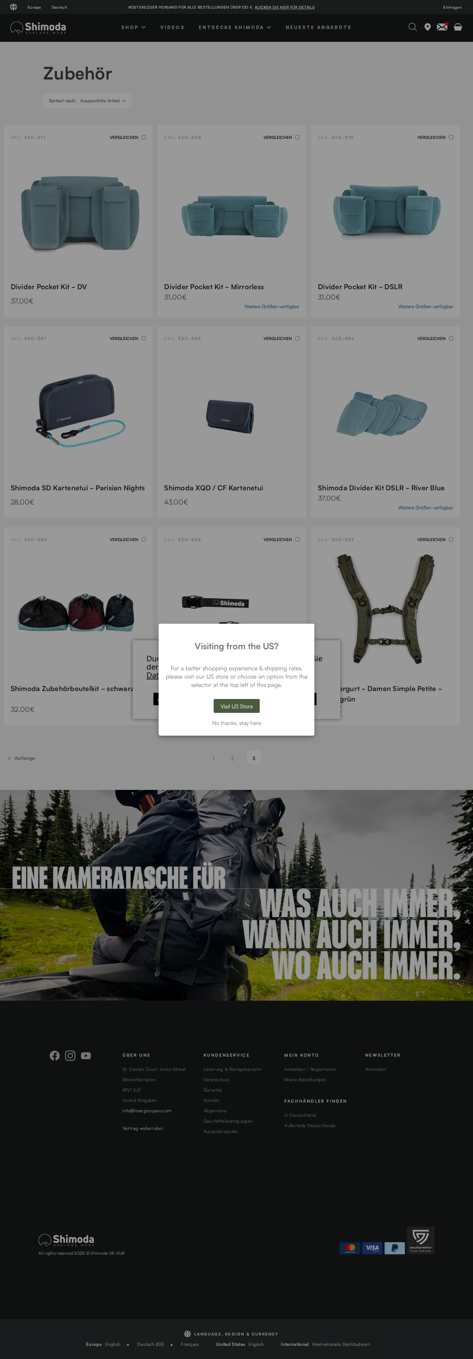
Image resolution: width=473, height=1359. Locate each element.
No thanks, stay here (236, 722)
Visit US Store (237, 706)
